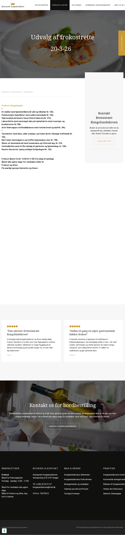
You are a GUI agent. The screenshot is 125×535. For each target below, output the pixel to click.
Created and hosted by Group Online (14, 527)
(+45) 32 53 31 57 (44, 484)
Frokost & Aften (60, 5)
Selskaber (76, 5)
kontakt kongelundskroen (62, 426)
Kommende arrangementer (97, 5)
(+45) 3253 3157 (104, 141)
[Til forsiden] (13, 5)
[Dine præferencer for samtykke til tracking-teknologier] (4, 530)
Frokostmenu (28, 92)
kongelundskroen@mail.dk (44, 487)
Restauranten (41, 5)
